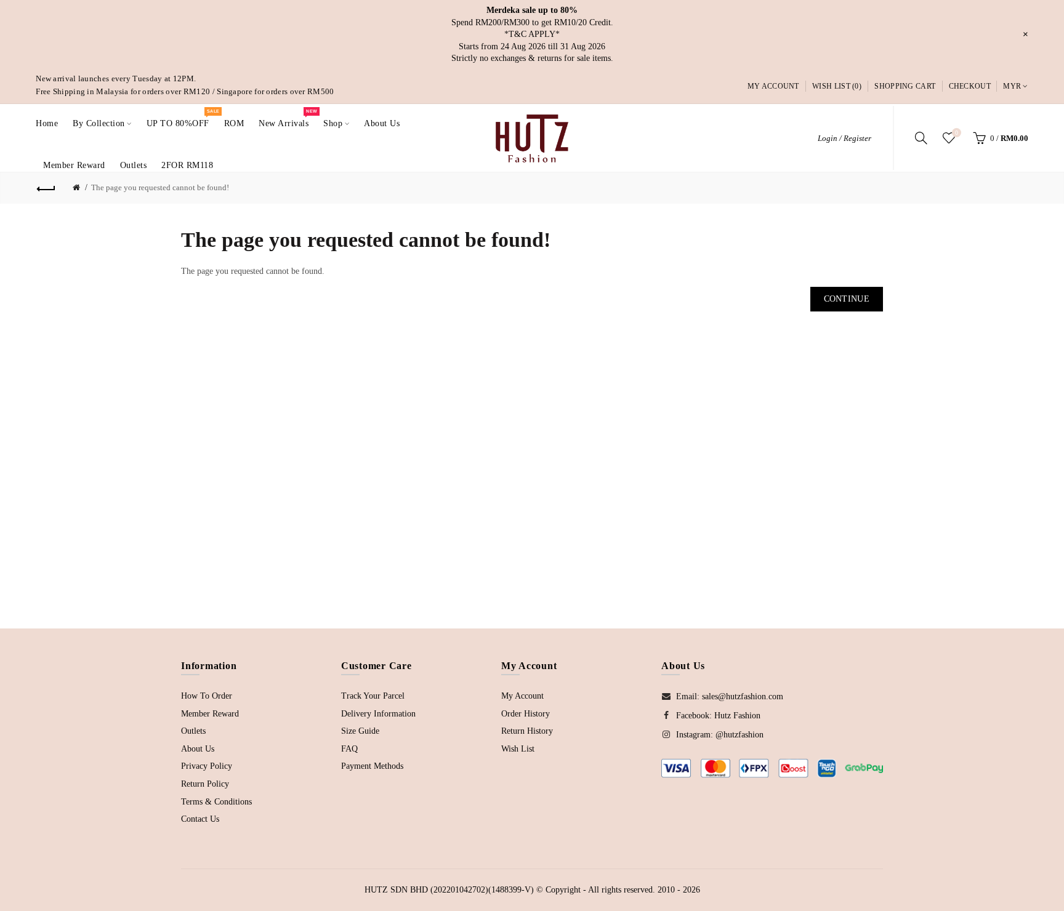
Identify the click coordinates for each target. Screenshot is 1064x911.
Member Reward (210, 713)
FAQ (349, 748)
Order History (525, 713)
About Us (197, 748)
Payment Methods (372, 766)
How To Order (206, 695)
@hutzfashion (739, 734)
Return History (527, 731)
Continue (846, 298)
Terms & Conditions (216, 801)
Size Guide (360, 731)
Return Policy (205, 784)
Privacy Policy (206, 766)
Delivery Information (378, 713)
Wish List (517, 748)
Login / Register (844, 138)
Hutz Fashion (737, 715)
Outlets (193, 731)
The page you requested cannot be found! (160, 187)
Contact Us (200, 819)
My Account (773, 86)
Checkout (970, 86)
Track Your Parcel (373, 695)
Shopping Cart (904, 86)
